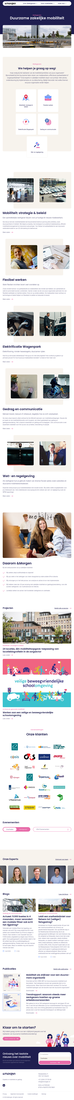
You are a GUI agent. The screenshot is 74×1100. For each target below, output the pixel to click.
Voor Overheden (47, 3)
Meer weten (6, 232)
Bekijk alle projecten (61, 608)
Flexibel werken (14, 280)
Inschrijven (53, 1062)
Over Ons (61, 3)
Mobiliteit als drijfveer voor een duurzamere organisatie (47, 976)
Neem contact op (10, 1038)
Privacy (5, 1094)
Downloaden (30, 990)
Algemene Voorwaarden (17, 1094)
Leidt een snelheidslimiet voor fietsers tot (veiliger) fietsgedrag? (54, 919)
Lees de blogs (63, 894)
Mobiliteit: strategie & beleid (24, 213)
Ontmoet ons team (61, 859)
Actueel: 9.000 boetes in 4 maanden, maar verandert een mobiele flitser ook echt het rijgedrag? (18, 920)
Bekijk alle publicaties (61, 969)
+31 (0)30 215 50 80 (44, 1079)
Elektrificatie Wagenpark (22, 346)
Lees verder (6, 655)
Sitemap (44, 1094)
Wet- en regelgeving (19, 476)
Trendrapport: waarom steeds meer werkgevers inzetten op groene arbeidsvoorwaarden (46, 997)
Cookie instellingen (33, 1094)
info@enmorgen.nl (44, 1082)
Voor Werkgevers (29, 3)
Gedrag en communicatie (22, 409)
